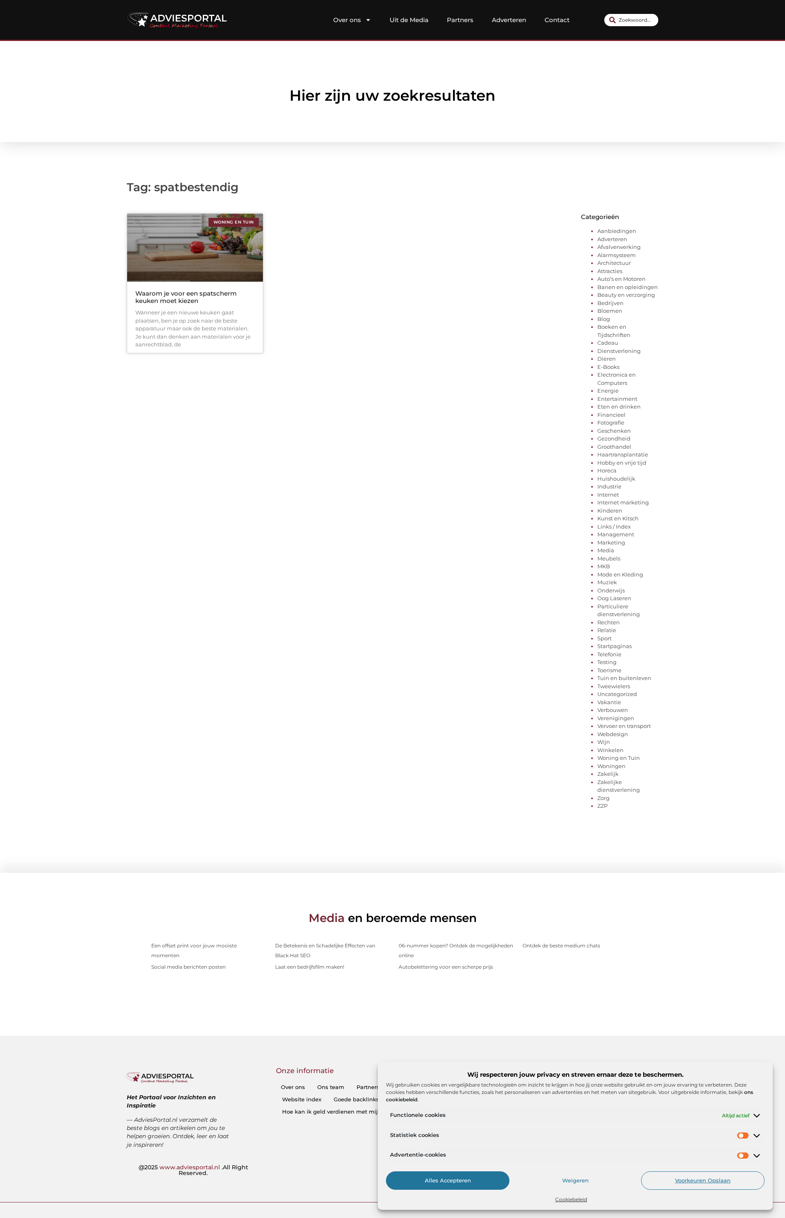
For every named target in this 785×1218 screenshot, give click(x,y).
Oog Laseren (614, 598)
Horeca (607, 470)
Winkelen (610, 750)
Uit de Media (409, 20)
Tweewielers (613, 686)
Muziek (607, 582)
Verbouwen (612, 710)
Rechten (608, 622)
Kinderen (609, 510)
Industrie (609, 486)
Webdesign (612, 734)
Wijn (603, 742)
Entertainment (617, 398)
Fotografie (610, 422)
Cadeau (607, 342)
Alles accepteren (448, 1180)
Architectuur (614, 263)
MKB (603, 566)
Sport (604, 638)
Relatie (606, 630)
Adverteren (509, 20)
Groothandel (614, 446)
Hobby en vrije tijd (621, 462)
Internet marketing (623, 502)
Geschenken (614, 430)
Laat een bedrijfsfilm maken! (309, 967)
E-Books (608, 367)
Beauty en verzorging (626, 295)
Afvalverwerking (619, 247)
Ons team (330, 1087)
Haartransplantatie (622, 454)
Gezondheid (613, 438)
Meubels (608, 558)
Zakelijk (608, 774)
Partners (460, 20)
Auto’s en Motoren (621, 279)
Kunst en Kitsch (618, 518)
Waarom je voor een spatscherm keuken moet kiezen (186, 297)
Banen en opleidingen (627, 287)
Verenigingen (615, 718)
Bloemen (609, 310)
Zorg (603, 798)
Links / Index (614, 526)
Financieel (611, 414)
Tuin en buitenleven (624, 678)
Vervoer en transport (624, 726)
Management (615, 534)
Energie (608, 390)
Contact (557, 20)
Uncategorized (617, 694)
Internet (608, 494)
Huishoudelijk (616, 478)
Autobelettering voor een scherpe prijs (446, 967)
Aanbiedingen (616, 231)
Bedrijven (610, 303)
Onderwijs (611, 590)
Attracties (609, 271)
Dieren (606, 358)
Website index (301, 1099)
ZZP (602, 805)
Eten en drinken (619, 406)
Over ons (347, 20)
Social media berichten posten (188, 967)
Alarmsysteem (616, 255)
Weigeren (575, 1180)
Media (605, 550)
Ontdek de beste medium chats (561, 945)
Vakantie (609, 702)
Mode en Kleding (620, 574)
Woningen (611, 766)
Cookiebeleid (571, 1199)
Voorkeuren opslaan (703, 1180)
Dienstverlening (619, 351)
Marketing (611, 542)
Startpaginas (614, 646)
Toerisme (609, 670)
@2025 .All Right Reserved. (193, 1170)
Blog (603, 319)
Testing (607, 662)
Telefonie (609, 654)
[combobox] (631, 20)
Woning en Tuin (618, 758)
